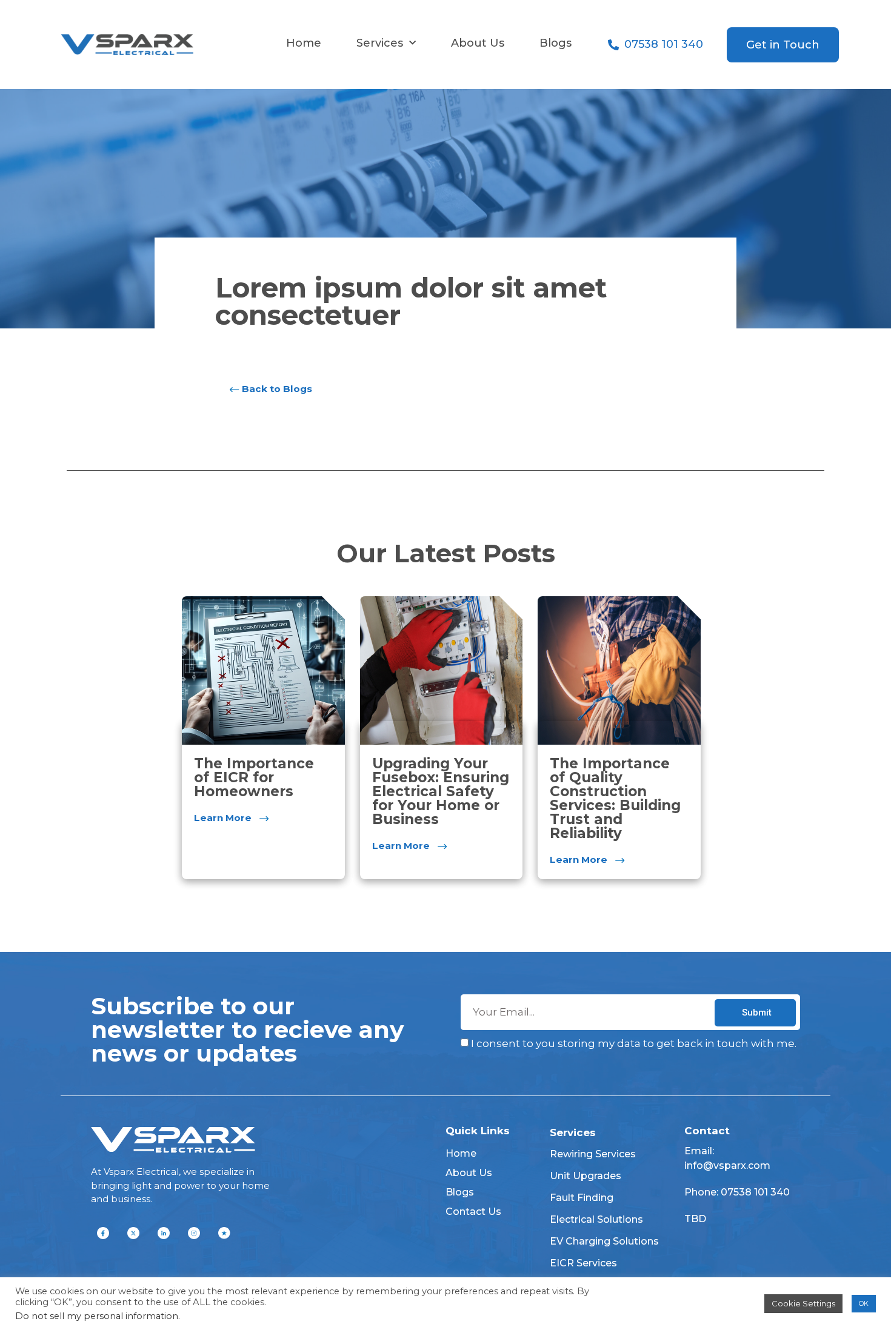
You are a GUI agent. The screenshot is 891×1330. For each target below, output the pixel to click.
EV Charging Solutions (604, 1241)
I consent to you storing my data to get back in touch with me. (633, 1044)
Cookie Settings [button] (803, 1303)
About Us (477, 43)
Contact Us (473, 1211)
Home (303, 43)
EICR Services (583, 1263)
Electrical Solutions (596, 1219)
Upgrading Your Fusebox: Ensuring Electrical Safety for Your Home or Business (440, 791)
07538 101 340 (755, 1192)
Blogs (555, 43)
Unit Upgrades (585, 1176)
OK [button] (864, 1303)
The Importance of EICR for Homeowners (254, 777)
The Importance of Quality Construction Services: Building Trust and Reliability (615, 798)
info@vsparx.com (727, 1165)
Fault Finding (581, 1197)
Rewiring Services (593, 1154)
